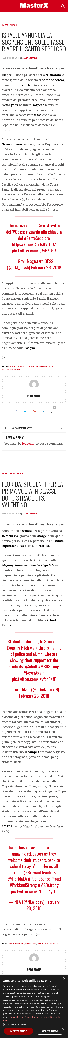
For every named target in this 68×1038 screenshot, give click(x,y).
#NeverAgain (34, 672)
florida (19, 943)
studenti (52, 943)
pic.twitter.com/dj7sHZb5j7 (34, 250)
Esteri (5, 473)
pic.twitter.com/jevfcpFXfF (34, 678)
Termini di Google (48, 1017)
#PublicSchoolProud (44, 878)
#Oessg (19, 231)
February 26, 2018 (46, 267)
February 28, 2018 (34, 695)
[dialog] (34, 1006)
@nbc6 (31, 666)
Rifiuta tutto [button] (49, 1031)
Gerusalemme (16, 366)
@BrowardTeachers (39, 872)
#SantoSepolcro (37, 238)
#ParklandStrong (23, 885)
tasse (17, 369)
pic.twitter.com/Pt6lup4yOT (34, 891)
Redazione (29, 57)
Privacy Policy (31, 1017)
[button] (34, 1024)
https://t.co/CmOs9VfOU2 (34, 244)
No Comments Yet (21, 428)
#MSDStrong (48, 666)
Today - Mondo (9, 24)
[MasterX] (34, 6)
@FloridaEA (17, 878)
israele (30, 366)
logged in (28, 443)
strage (41, 943)
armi (11, 943)
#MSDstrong (48, 885)
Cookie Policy (16, 1017)
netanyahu (42, 366)
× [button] (64, 978)
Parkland (30, 943)
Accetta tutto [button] (18, 1031)
